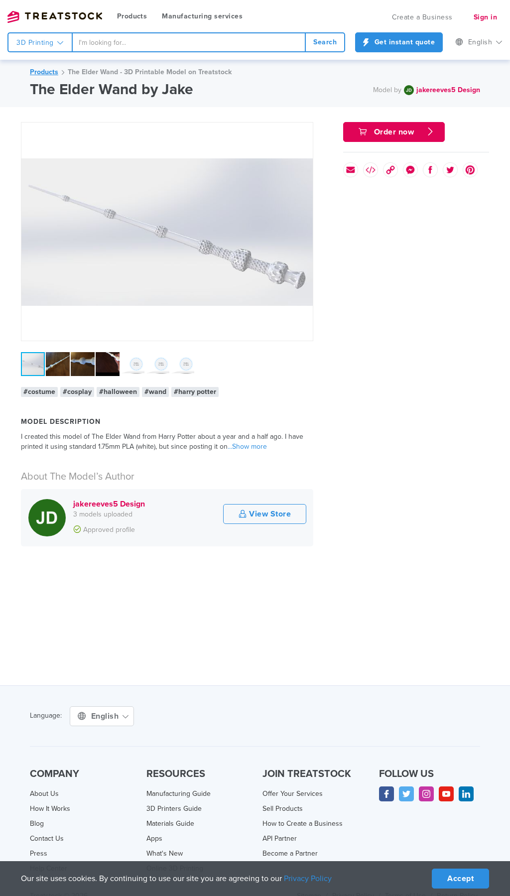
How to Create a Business (302, 823)
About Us (44, 793)
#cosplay (77, 391)
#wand (155, 391)
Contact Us (47, 838)
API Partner (279, 838)
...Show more (247, 446)
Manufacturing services (202, 16)
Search (325, 42)
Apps (154, 838)
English (481, 42)
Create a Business (422, 17)
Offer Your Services (292, 793)
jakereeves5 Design (448, 90)
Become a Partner (290, 853)
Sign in (486, 17)
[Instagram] (426, 793)
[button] (304, 131)
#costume (39, 391)
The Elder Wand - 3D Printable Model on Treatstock (150, 72)
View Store (269, 514)
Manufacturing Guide (178, 793)
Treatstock (54, 17)
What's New (164, 853)
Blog (37, 823)
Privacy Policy (308, 879)
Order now (394, 132)
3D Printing (36, 42)
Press (38, 853)
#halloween (118, 391)
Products (132, 16)
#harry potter (195, 391)
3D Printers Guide (174, 808)
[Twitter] (406, 793)
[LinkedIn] (466, 793)
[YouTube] (446, 793)
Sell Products (282, 808)
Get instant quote (403, 42)
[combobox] (189, 42)
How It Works (50, 808)
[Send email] (350, 169)
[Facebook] (386, 793)
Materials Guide (170, 823)
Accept (460, 879)
